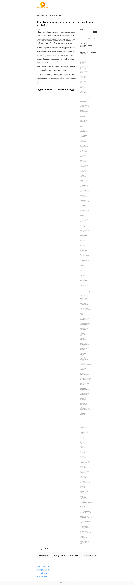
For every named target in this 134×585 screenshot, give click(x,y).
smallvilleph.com (83, 342)
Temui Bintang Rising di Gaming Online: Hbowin (46, 90)
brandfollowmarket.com (84, 525)
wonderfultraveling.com (84, 352)
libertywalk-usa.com (84, 297)
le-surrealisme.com (83, 322)
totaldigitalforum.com (84, 265)
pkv (80, 83)
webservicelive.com (83, 287)
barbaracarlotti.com (84, 403)
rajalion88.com (82, 110)
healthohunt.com (83, 206)
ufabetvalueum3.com (84, 189)
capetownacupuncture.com (85, 448)
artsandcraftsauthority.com (85, 286)
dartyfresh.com (83, 129)
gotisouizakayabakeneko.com (85, 453)
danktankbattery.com (84, 495)
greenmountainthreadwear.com (86, 517)
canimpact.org (83, 397)
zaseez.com (82, 114)
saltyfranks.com (83, 332)
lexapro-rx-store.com (84, 407)
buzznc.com (82, 270)
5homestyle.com (83, 417)
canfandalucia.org (83, 251)
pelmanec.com (83, 428)
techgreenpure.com (84, 149)
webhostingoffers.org (84, 144)
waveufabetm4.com (84, 194)
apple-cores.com (83, 400)
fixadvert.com (82, 310)
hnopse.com (82, 536)
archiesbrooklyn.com (84, 359)
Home (38, 15)
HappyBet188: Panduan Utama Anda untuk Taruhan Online (88, 53)
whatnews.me (82, 221)
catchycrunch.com (83, 115)
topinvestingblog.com (84, 328)
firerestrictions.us (83, 358)
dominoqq (82, 93)
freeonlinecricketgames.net (85, 355)
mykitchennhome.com (84, 389)
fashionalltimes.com (84, 264)
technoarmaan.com (84, 266)
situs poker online (83, 68)
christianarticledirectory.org (85, 415)
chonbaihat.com (83, 363)
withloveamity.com (83, 137)
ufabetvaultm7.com (84, 190)
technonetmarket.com (84, 211)
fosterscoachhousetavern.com (86, 470)
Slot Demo (56, 15)
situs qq (81, 75)
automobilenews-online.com (85, 262)
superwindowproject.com (85, 393)
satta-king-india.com (84, 162)
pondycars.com (83, 242)
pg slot (45, 572)
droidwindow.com (83, 234)
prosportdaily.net (83, 226)
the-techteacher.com (84, 261)
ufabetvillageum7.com (84, 191)
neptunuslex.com (83, 303)
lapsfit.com (82, 175)
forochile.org (82, 349)
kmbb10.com (82, 485)
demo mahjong (83, 72)
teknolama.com (83, 466)
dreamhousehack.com (84, 260)
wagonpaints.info (83, 216)
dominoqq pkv (82, 77)
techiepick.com (83, 240)
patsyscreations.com (84, 119)
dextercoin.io (82, 414)
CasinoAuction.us (83, 387)
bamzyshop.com (83, 241)
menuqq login (40, 566)
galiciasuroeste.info (83, 343)
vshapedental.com (83, 250)
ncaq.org (81, 125)
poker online (82, 90)
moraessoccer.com (83, 348)
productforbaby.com (84, 467)
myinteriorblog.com (83, 237)
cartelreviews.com (83, 151)
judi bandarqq (82, 78)
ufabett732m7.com (83, 231)
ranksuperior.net (83, 530)
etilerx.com (82, 202)
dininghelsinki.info (83, 200)
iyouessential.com (83, 136)
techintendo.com (83, 147)
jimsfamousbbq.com (84, 295)
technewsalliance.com (84, 210)
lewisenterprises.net (84, 130)
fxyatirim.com (82, 140)
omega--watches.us (84, 307)
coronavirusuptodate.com (85, 169)
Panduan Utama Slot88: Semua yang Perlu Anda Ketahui (88, 39)
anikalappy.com (83, 199)
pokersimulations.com (84, 179)
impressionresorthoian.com (85, 511)
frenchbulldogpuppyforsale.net (86, 409)
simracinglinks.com (83, 319)
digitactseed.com (83, 155)
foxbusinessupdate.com (84, 500)
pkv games (82, 80)
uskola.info (82, 215)
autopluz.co (82, 312)
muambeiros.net (83, 360)
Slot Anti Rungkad (49, 15)
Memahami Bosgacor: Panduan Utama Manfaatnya (87, 49)
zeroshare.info (82, 337)
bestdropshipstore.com (84, 150)
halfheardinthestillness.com (85, 378)
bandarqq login (40, 567)
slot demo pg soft (83, 92)
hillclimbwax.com (83, 535)
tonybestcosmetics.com (85, 269)
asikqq (81, 82)
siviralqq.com (82, 510)
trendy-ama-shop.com (84, 230)
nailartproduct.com (83, 154)
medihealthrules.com (84, 247)
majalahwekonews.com (84, 426)
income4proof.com (83, 120)
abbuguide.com (83, 141)
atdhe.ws (81, 375)
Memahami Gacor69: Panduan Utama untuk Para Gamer (87, 43)
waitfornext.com (83, 217)
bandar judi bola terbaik (84, 71)
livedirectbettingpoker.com (85, 498)
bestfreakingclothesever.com (85, 512)
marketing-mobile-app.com (85, 491)
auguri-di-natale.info (84, 304)
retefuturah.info (83, 207)
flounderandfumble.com (84, 205)
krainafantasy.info (83, 438)
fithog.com (82, 369)
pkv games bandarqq (84, 66)
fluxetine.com (82, 382)
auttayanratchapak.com (84, 458)
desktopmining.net (83, 404)
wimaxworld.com (83, 354)
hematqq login (40, 574)
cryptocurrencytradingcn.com (85, 521)
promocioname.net (83, 353)
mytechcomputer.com (84, 284)
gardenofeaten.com (84, 477)
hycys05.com (82, 478)
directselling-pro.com (84, 279)
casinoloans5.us (83, 385)
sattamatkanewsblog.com (85, 520)
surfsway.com (82, 152)
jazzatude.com (83, 334)
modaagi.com (82, 340)
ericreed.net (82, 380)
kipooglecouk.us (83, 388)
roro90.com (82, 434)
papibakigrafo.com (83, 394)
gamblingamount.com (84, 533)
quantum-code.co (83, 220)
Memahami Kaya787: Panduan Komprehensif (86, 46)
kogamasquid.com (83, 410)
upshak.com (82, 507)
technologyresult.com (84, 142)
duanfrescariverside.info (84, 201)
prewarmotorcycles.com (84, 318)
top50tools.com (83, 329)
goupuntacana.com (84, 111)
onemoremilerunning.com (85, 480)
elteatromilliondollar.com (85, 461)
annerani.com (82, 333)
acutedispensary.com (84, 518)
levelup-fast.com (83, 176)
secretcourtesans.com (84, 105)
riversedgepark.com (84, 112)
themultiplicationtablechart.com (86, 412)
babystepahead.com (84, 531)
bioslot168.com (83, 285)
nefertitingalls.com (83, 117)
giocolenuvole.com (83, 135)
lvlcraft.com (82, 156)
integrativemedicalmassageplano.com (87, 502)
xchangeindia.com (83, 257)
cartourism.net (83, 399)
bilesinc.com (82, 338)
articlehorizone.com (84, 165)
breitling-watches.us (84, 308)
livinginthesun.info (83, 444)
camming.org (82, 109)
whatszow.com (83, 145)
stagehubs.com (83, 101)
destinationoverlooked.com (85, 532)
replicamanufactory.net (84, 180)
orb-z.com (82, 468)
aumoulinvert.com (83, 390)
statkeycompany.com (84, 325)
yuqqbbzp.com (83, 166)
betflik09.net (82, 124)
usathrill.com (82, 249)
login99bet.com (83, 104)
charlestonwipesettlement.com (86, 523)
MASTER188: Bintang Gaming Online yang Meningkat (66, 90)
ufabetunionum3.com (84, 187)
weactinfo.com (83, 487)
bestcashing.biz (83, 357)
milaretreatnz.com (83, 339)
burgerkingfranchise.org (84, 462)
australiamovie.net (83, 298)
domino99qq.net (83, 429)
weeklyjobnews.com (84, 526)
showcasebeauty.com (84, 323)
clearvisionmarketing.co (84, 219)
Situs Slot (42, 15)
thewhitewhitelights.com (85, 374)
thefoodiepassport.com (84, 392)
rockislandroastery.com (84, 277)
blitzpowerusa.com (83, 476)
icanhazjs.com (82, 395)
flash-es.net (82, 506)
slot (60, 15)
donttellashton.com (84, 432)
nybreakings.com (83, 254)
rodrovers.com (82, 160)
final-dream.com (83, 222)
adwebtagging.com (84, 528)
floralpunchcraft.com (84, 492)
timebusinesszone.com (84, 540)
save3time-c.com (83, 313)
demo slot (82, 86)
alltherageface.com (84, 274)
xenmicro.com (82, 126)
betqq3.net (82, 384)
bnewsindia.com (83, 239)
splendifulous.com (83, 182)
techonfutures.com (83, 244)
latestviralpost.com (83, 473)
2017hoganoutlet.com (84, 427)
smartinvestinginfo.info (84, 209)
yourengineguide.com (84, 252)
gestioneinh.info (83, 225)
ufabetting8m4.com (84, 186)
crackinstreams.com (84, 170)
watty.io (81, 443)
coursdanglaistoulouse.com (85, 302)
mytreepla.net (82, 177)
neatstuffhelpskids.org (84, 347)
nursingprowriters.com (84, 516)
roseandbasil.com (83, 373)
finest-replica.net (83, 224)
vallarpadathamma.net (84, 463)
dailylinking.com (83, 132)
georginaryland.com (84, 372)
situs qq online (82, 70)
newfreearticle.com (83, 475)
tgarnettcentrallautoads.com (85, 309)
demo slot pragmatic (84, 85)
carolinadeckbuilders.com (85, 327)
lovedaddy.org (82, 501)
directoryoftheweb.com (84, 431)
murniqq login (46, 573)
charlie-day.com (83, 497)
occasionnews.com (83, 537)
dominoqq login (40, 569)
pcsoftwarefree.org (83, 131)
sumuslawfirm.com (83, 515)
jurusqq (81, 67)
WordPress (76, 582)
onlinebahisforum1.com (84, 106)
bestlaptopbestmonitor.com (85, 370)
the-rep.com (82, 330)
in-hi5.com (82, 437)
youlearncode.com (83, 139)
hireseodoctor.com (83, 174)
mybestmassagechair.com (85, 379)
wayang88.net (82, 195)
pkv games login (83, 62)
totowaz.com (82, 522)
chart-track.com (83, 350)
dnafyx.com (82, 134)
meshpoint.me (83, 455)
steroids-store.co (83, 367)
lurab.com (82, 281)
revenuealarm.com (83, 280)
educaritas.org (83, 121)
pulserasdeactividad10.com (85, 402)
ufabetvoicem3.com (84, 192)
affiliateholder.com (83, 545)
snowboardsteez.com (84, 481)
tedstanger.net (83, 212)
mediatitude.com (83, 317)
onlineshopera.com (83, 127)
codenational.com (83, 275)
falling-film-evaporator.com (85, 513)
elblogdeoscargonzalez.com (85, 364)
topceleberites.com (84, 185)
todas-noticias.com (84, 439)
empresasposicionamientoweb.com (87, 267)
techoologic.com (83, 245)
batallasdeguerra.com (84, 344)
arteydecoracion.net (84, 368)
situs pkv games (83, 61)
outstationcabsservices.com (85, 255)
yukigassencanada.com (84, 164)
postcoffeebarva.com (84, 460)
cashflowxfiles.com (83, 483)
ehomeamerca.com (84, 146)
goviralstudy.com (83, 398)
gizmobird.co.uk (83, 299)
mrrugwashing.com (83, 503)
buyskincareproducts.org (84, 408)
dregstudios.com (83, 345)
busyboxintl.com (83, 457)
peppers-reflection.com (84, 541)
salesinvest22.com (83, 227)
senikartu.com (82, 441)
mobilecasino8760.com (84, 383)
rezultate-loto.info (83, 181)
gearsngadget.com (83, 172)
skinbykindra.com (83, 272)
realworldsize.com (83, 465)
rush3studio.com (83, 433)
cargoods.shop (83, 447)
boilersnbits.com (83, 472)
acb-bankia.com (83, 505)
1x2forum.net (82, 102)
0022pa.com (82, 335)
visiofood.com (82, 232)
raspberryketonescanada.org (85, 246)
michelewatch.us (83, 305)
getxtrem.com (82, 486)
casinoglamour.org (83, 413)
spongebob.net (83, 456)
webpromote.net (83, 365)
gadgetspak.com (83, 171)
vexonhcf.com (82, 314)
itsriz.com (82, 446)
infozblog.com (82, 362)
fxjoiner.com (82, 271)
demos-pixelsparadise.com (85, 315)
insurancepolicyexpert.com (85, 324)
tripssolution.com (83, 161)
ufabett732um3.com (84, 214)
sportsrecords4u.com (84, 184)
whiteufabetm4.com (84, 197)
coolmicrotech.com (83, 259)
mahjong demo (83, 87)
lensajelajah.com (83, 122)
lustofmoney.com (83, 538)
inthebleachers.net (83, 405)
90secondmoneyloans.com (85, 157)
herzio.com (82, 436)
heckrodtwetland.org (84, 377)
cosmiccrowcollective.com (85, 451)
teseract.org (82, 229)
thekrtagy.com (83, 256)
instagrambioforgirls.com (85, 482)
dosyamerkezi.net (83, 320)
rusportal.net (82, 442)
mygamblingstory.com (84, 424)
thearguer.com (83, 490)
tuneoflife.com (83, 542)
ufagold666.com (83, 236)
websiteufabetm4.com (84, 196)
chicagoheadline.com (84, 107)
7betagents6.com (83, 167)
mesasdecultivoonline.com (85, 471)
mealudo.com (82, 496)
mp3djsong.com (83, 300)
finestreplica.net (83, 204)
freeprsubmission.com (84, 235)
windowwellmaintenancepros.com (86, 543)
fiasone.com (82, 493)
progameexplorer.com (84, 276)
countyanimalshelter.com (85, 527)
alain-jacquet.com (83, 452)
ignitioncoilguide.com (84, 282)
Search (81, 29)
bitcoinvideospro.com (84, 450)
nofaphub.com (83, 116)
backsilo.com (82, 508)
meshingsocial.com (83, 488)
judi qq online (82, 65)
